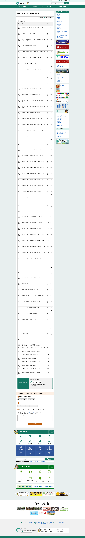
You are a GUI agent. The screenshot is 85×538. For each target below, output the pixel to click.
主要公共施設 (59, 118)
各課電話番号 (30, 522)
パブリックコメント (60, 136)
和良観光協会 (65, 107)
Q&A (41, 486)
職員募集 (44, 461)
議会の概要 (59, 14)
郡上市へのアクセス (60, 115)
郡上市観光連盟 (59, 104)
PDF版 (24, 486)
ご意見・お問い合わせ (31, 412)
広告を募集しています (66, 502)
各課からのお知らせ (60, 125)
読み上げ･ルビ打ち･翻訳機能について (43, 523)
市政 (50, 6)
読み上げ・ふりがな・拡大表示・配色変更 (76, 0)
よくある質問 (46, 486)
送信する (35, 423)
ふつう (25, 399)
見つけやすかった (21, 405)
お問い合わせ (36, 486)
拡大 (67, 0)
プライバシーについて (48, 522)
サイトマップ (24, 522)
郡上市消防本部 (60, 66)
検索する (67, 3)
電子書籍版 (29, 486)
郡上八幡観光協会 (65, 104)
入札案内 (58, 121)
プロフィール (59, 81)
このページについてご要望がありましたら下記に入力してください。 (32, 409)
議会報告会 (59, 25)
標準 (65, 0)
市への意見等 (39, 461)
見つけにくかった (34, 405)
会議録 (58, 30)
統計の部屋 (59, 122)
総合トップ (23, 6)
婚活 (36, 461)
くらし (36, 6)
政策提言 (58, 27)
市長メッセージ (60, 77)
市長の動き (59, 80)
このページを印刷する (49, 17)
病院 (58, 65)
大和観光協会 (59, 105)
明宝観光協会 (59, 107)
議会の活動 (59, 24)
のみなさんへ (61, 95)
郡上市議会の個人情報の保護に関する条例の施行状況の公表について (62, 35)
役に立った (20, 399)
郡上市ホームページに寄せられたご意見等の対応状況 (62, 133)
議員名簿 (58, 15)
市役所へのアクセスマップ (27, 531)
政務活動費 (59, 28)
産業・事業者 (63, 6)
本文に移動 (4, 0)
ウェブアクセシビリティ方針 (59, 522)
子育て (34, 461)
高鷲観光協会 (59, 106)
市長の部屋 (59, 74)
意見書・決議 (59, 21)
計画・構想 (59, 119)
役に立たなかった (31, 399)
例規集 (51, 486)
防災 (58, 63)
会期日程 (58, 17)
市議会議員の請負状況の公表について (62, 32)
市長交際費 (59, 78)
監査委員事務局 (60, 37)
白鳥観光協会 (65, 105)
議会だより (59, 22)
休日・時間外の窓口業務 (61, 116)
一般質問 (58, 18)
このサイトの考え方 (38, 522)
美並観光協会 (65, 106)
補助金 (31, 461)
